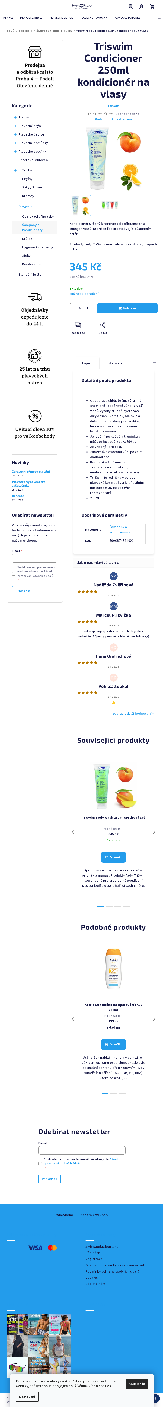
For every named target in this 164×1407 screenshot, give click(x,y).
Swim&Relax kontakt (101, 1246)
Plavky (24, 117)
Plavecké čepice (31, 134)
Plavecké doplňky (32, 151)
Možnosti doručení (84, 293)
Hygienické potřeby (37, 247)
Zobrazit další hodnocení (132, 713)
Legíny (27, 179)
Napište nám (95, 1283)
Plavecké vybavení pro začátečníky (28, 483)
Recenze (18, 496)
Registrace (94, 1259)
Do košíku (129, 308)
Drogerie (25, 206)
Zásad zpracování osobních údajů (35, 573)
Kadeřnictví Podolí (95, 1215)
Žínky (26, 255)
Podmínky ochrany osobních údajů (112, 1271)
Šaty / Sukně (32, 187)
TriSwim (114, 106)
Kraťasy (28, 196)
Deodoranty (31, 264)
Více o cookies (98, 1386)
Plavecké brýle (30, 126)
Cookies (91, 1277)
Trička (27, 170)
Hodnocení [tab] (117, 363)
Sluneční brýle (30, 274)
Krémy (27, 238)
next (154, 831)
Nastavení (26, 1396)
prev (73, 831)
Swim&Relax (64, 1215)
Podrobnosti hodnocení (113, 119)
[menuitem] (8, 18)
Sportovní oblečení (34, 160)
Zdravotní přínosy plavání (31, 471)
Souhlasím (135, 1384)
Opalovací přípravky (38, 216)
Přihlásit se (23, 591)
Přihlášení (93, 1253)
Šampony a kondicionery (32, 227)
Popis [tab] (86, 363)
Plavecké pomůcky (33, 143)
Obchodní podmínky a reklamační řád (114, 1265)
